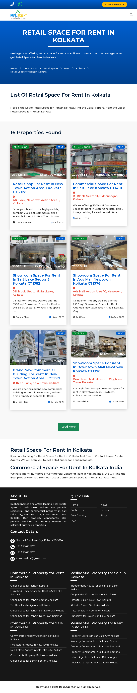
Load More (68, 426)
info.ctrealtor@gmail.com (31, 558)
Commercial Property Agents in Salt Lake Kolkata (34, 637)
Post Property (114, 4)
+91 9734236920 (25, 546)
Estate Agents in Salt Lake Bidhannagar (94, 657)
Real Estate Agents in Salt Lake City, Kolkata (36, 650)
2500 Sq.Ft (79, 266)
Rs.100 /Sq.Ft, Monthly (110, 174)
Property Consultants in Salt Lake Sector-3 (95, 651)
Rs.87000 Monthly (112, 354)
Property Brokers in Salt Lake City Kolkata (95, 635)
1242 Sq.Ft (79, 354)
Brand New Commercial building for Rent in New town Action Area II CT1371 (36, 374)
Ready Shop (20, 147)
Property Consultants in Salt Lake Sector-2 (95, 646)
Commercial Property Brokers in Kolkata (33, 655)
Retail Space (50, 68)
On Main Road (82, 147)
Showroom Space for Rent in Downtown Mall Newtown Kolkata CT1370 (98, 367)
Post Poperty (78, 515)
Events (105, 510)
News (104, 504)
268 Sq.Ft (18, 174)
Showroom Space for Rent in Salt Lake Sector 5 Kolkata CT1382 (36, 279)
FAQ (73, 520)
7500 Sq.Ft (19, 361)
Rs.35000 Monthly (52, 174)
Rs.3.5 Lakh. (117, 266)
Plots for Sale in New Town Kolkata (91, 599)
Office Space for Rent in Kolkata (29, 585)
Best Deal (19, 238)
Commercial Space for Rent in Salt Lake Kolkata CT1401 (98, 186)
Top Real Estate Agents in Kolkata (30, 605)
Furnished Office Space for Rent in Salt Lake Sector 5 (36, 593)
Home (13, 68)
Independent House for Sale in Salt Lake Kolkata (94, 587)
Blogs (104, 515)
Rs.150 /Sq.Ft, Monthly (50, 266)
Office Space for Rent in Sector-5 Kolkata (34, 599)
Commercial (30, 68)
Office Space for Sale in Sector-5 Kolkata (33, 660)
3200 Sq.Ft (79, 174)
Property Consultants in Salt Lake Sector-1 (95, 641)
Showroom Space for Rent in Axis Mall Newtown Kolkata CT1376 (96, 279)
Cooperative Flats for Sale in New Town (93, 594)
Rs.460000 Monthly (51, 361)
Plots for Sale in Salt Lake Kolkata (90, 605)
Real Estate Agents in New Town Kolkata (34, 644)
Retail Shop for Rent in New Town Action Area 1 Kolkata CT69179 (38, 188)
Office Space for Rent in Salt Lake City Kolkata (37, 610)
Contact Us (77, 510)
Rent (67, 68)
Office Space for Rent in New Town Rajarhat (36, 615)
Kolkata (80, 68)
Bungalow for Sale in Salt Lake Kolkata (93, 615)
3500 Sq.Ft (19, 266)
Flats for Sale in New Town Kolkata (90, 610)
